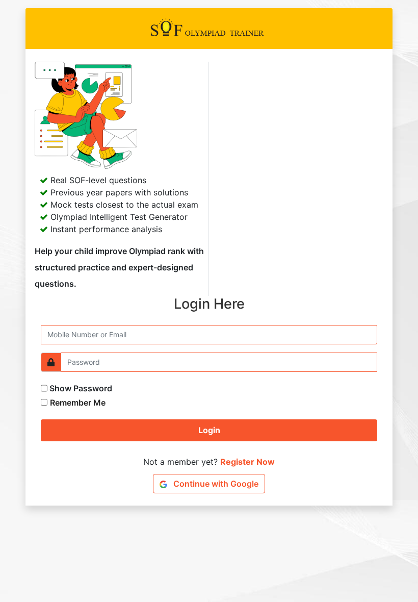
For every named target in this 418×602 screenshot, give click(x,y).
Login (209, 430)
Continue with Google (214, 484)
